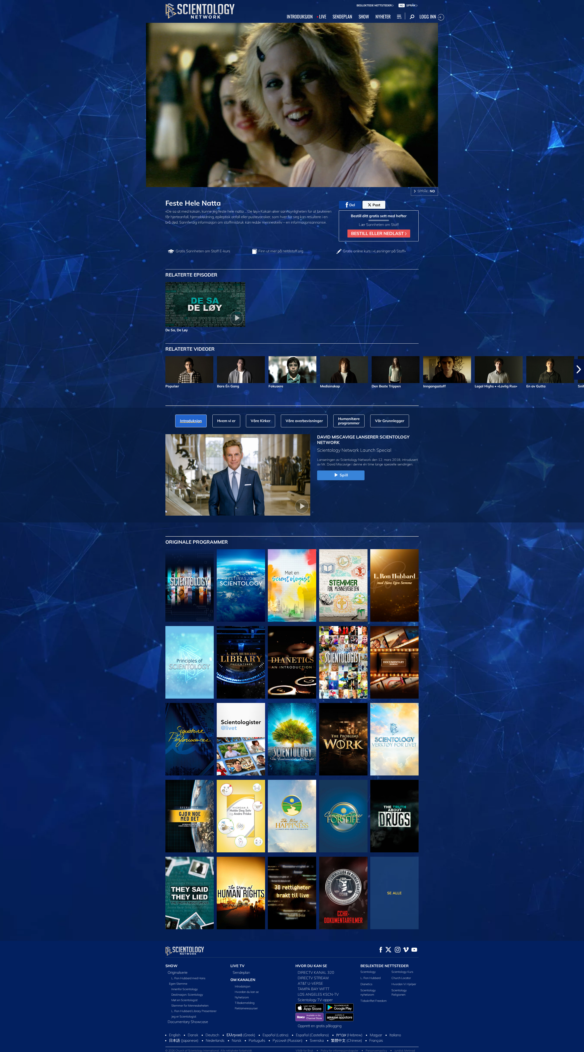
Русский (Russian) (287, 1040)
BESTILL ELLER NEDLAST (378, 233)
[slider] (301, 182)
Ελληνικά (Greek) (241, 1035)
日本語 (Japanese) (183, 1040)
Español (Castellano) (312, 1035)
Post (376, 205)
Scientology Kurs (402, 972)
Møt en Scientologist (184, 1000)
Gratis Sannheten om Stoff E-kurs (203, 251)
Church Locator (401, 978)
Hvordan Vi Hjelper (403, 984)
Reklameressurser (246, 1008)
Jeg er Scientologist (183, 1016)
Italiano (395, 1035)
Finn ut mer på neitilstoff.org (280, 251)
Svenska (317, 1040)
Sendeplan (241, 972)
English (174, 1035)
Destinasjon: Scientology (187, 994)
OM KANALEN (242, 979)
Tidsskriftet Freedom (373, 1000)
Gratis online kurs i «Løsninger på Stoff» (374, 251)
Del (352, 205)
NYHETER (383, 16)
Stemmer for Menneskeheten (190, 1005)
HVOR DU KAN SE (311, 965)
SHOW (364, 16)
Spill (344, 475)
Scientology (368, 972)
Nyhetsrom (242, 997)
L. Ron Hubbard (370, 978)
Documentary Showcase (188, 1021)
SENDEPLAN (342, 16)
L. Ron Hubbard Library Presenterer (193, 1011)
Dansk (193, 1035)
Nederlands (215, 1040)
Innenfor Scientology (184, 989)
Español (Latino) (276, 1035)
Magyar (376, 1035)
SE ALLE (394, 893)
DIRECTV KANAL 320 (316, 972)
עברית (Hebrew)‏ (349, 1035)
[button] (5, 369)
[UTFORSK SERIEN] (189, 585)
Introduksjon (242, 986)
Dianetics (366, 984)
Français (376, 1040)
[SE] (189, 662)
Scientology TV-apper (315, 999)
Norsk (236, 1040)
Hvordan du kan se (247, 992)
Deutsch (212, 1035)
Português (257, 1040)
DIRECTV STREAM (313, 978)
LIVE (322, 16)
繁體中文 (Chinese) (346, 1040)
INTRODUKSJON (300, 16)
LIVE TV (237, 965)
